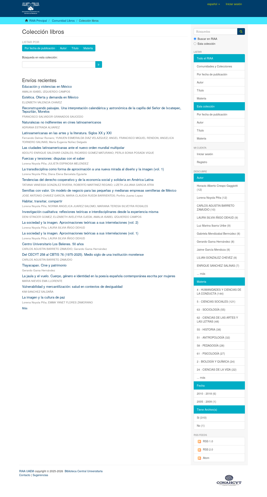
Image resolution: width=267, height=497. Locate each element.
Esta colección (206, 44)
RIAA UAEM (27, 471)
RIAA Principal (38, 20)
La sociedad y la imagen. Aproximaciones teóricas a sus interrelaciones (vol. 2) (80, 222)
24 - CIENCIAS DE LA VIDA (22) (217, 369)
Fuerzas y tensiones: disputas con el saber (53, 158)
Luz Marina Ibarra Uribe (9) (214, 225)
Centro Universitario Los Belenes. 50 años (53, 243)
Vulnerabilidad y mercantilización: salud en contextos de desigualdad (72, 286)
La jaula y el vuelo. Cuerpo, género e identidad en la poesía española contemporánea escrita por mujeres (98, 275)
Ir (98, 64)
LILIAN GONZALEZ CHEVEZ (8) (217, 257)
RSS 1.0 (208, 441)
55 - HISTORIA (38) (209, 329)
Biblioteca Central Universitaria (84, 471)
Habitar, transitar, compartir (42, 200)
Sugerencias (40, 475)
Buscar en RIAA (207, 39)
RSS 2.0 (208, 449)
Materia (88, 48)
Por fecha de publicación (40, 48)
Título (75, 48)
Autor (63, 48)
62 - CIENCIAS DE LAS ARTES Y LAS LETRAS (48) (217, 319)
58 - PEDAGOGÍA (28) (210, 345)
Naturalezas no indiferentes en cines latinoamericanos (61, 122)
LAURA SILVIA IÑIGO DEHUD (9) (217, 217)
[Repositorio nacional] (230, 480)
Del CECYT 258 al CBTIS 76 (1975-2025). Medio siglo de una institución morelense (83, 254)
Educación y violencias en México (47, 86)
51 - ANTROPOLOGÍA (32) (213, 337)
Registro (202, 162)
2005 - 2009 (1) (206, 401)
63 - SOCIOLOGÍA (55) (211, 309)
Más (24, 308)
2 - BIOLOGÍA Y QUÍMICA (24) (216, 361)
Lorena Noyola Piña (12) (212, 197)
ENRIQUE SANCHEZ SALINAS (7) (218, 265)
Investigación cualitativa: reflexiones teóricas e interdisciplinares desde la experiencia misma (90, 211)
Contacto (24, 475)
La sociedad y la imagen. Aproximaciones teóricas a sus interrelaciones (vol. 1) (80, 233)
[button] (213, 4)
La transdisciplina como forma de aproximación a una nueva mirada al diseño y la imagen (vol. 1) (93, 168)
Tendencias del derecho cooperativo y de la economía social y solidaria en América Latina (87, 179)
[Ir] (241, 31)
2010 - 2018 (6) (206, 393)
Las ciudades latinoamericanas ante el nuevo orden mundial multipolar (73, 147)
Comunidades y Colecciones (214, 66)
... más (201, 273)
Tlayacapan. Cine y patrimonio (44, 265)
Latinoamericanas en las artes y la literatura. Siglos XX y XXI (67, 132)
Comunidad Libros (63, 20)
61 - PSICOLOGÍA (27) (211, 353)
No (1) (201, 425)
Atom (206, 458)
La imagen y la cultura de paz (43, 297)
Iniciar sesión (205, 154)
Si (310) (202, 417)
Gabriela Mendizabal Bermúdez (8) (218, 233)
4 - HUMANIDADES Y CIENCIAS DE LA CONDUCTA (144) (219, 291)
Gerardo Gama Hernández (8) (215, 241)
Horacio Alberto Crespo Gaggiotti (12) (217, 187)
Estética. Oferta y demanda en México (50, 97)
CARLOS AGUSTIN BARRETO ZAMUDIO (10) (215, 207)
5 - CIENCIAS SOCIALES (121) (216, 301)
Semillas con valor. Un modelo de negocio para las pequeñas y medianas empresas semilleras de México (99, 190)
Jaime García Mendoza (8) (213, 249)
